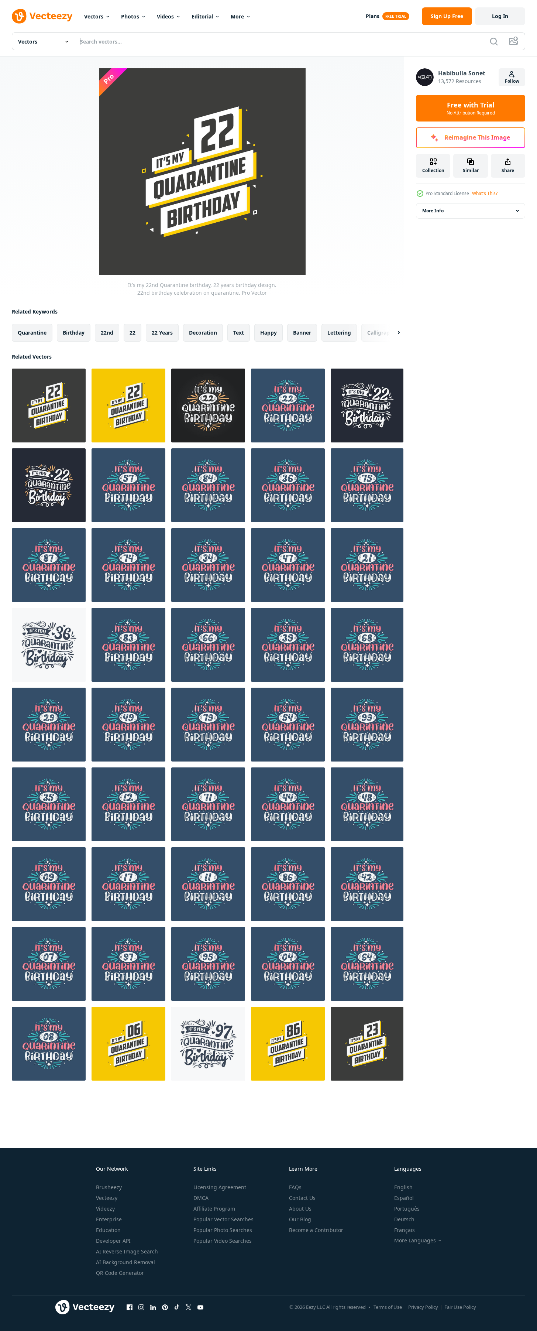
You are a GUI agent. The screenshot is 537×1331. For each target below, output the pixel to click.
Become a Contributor (316, 1230)
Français (404, 1230)
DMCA (201, 1197)
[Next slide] (392, 333)
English (403, 1187)
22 (132, 332)
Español (404, 1197)
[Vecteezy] (42, 16)
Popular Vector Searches (223, 1219)
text (238, 332)
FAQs (295, 1187)
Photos (130, 16)
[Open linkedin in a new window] (153, 1307)
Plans (372, 16)
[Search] (493, 41)
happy (268, 332)
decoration (203, 332)
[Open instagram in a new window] (141, 1307)
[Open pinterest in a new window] (165, 1307)
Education (108, 1230)
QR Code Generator (120, 1272)
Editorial (202, 16)
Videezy (105, 1208)
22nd (107, 332)
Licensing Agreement (219, 1187)
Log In (500, 16)
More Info (433, 211)
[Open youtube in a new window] (200, 1307)
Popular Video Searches (222, 1240)
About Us (300, 1208)
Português (407, 1208)
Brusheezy (109, 1187)
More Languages (415, 1240)
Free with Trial (471, 108)
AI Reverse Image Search (127, 1251)
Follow (512, 81)
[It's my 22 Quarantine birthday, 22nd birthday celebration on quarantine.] (208, 405)
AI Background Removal (125, 1262)
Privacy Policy (423, 1307)
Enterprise (109, 1219)
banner (302, 332)
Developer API (113, 1240)
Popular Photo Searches (222, 1230)
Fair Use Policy (460, 1307)
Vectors (93, 16)
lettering (339, 332)
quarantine (32, 332)
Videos (165, 16)
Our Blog (300, 1219)
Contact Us (302, 1197)
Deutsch (404, 1219)
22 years (162, 332)
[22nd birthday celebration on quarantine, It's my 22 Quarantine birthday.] (367, 405)
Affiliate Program (214, 1208)
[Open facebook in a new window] (129, 1307)
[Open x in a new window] (189, 1307)
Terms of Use (388, 1307)
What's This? (485, 193)
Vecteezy (106, 1197)
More (237, 16)
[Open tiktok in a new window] (177, 1307)
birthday (74, 332)
